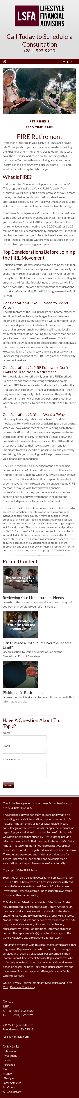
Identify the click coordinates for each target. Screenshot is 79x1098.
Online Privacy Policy (16, 982)
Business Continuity (22, 987)
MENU (67, 61)
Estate (7, 1060)
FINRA (7, 882)
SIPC (16, 882)
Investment (10, 1055)
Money (7, 1073)
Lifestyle (8, 1078)
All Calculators (12, 1091)
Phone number (12, 759)
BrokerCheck (22, 807)
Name (6, 732)
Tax (5, 1069)
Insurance (9, 1064)
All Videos (9, 1087)
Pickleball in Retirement (23, 692)
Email (6, 745)
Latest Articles (12, 1082)
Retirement (10, 1051)
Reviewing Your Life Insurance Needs (33, 597)
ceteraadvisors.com (49, 937)
